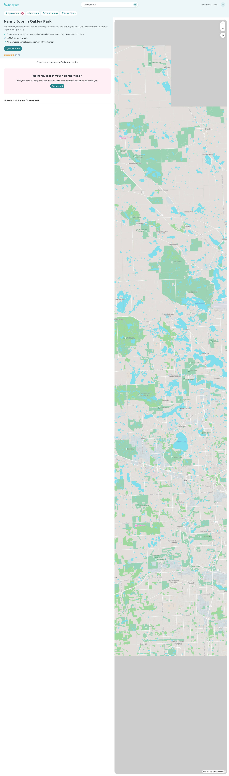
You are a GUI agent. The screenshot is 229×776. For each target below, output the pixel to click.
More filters (69, 13)
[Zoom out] (222, 28)
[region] (170, 397)
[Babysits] (11, 4)
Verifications (51, 13)
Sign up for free (12, 48)
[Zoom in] (222, 23)
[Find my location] (222, 35)
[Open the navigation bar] (223, 4)
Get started (57, 86)
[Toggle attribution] (224, 771)
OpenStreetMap (217, 771)
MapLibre (206, 771)
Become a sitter (209, 4)
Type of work (15, 13)
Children (34, 13)
